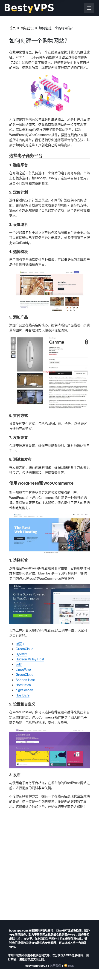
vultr (19, 664)
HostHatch (23, 684)
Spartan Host (25, 679)
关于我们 (55, 965)
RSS (71, 965)
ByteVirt (21, 654)
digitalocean (24, 690)
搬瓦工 (20, 643)
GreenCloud (24, 648)
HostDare (22, 695)
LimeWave (23, 669)
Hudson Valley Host (30, 659)
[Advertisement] (49, 864)
